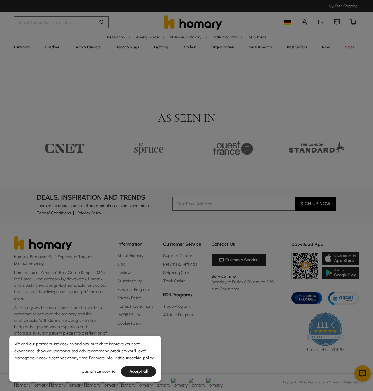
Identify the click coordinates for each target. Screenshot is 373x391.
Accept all (138, 371)
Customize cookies (99, 371)
